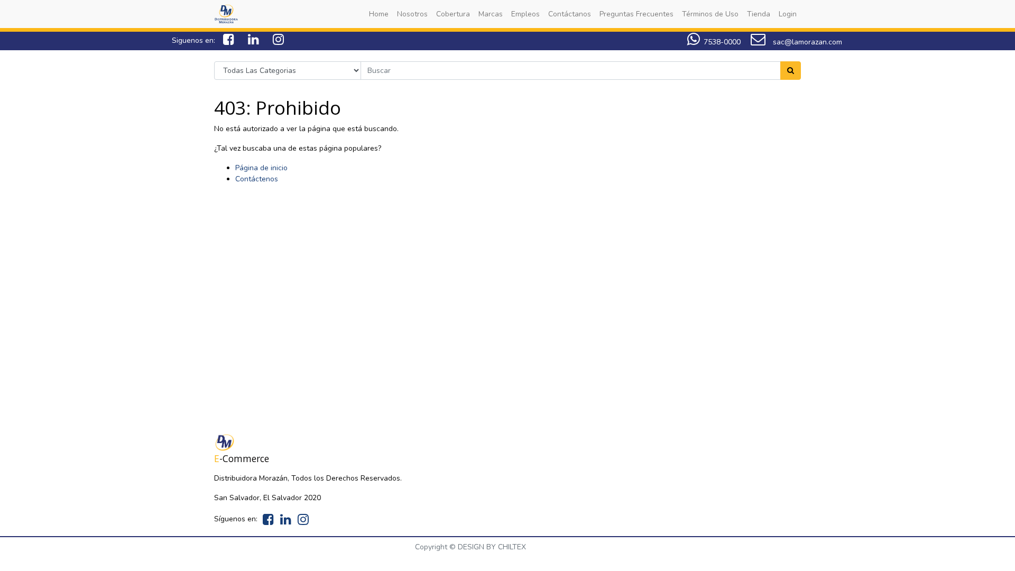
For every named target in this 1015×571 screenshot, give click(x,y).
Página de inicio (261, 168)
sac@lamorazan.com (806, 42)
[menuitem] (379, 14)
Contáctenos (256, 179)
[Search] (790, 70)
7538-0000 (722, 42)
